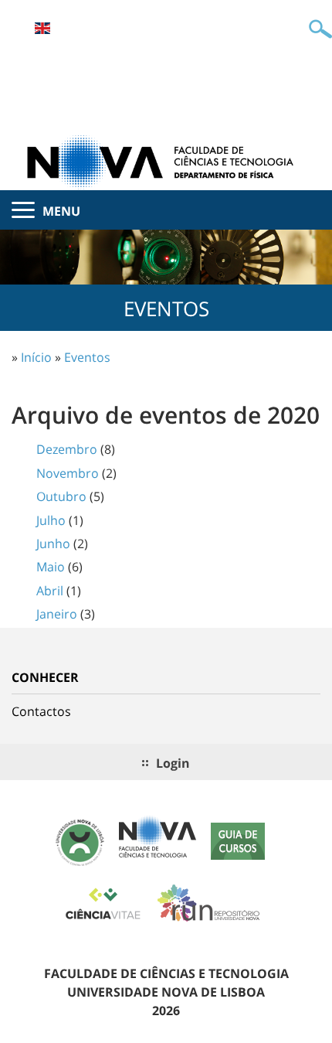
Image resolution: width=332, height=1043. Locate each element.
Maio (50, 566)
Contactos (41, 711)
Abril (49, 590)
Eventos (87, 357)
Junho (53, 543)
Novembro (67, 473)
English (42, 28)
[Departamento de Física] (166, 160)
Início (36, 357)
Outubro (61, 496)
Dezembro (66, 449)
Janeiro (56, 613)
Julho (51, 520)
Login (173, 763)
